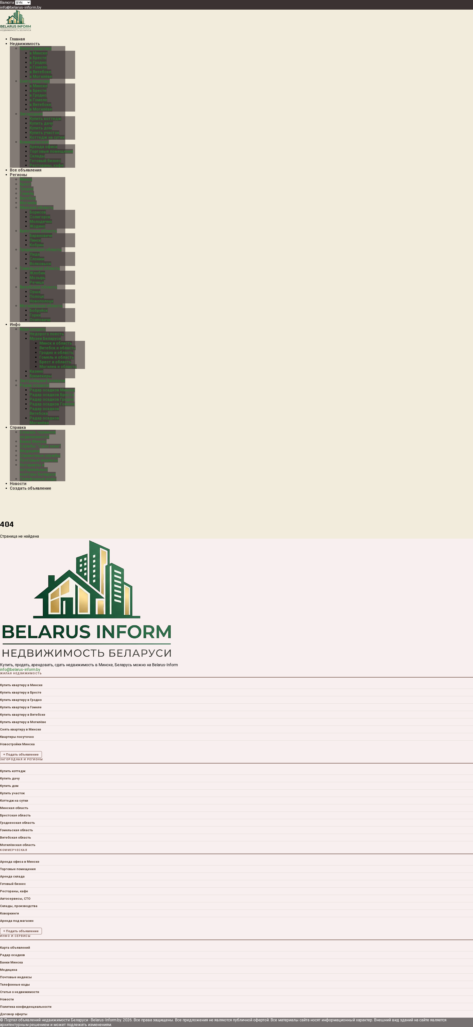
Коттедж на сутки (14, 800)
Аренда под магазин (17, 921)
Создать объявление (30, 488)
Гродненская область (17, 823)
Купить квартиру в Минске (21, 685)
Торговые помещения (18, 869)
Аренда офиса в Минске (19, 861)
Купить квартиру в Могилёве (23, 722)
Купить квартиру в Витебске (22, 714)
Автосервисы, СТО (15, 898)
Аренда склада (12, 876)
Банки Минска (11, 962)
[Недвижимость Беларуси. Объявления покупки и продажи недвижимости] (15, 30)
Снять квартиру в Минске (20, 729)
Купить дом (9, 786)
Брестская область (15, 815)
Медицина (8, 970)
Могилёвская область (17, 845)
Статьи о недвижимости (19, 992)
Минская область (14, 808)
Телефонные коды (15, 984)
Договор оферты (13, 1014)
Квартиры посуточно (17, 737)
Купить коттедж (12, 771)
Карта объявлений (15, 947)
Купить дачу (10, 778)
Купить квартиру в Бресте (20, 692)
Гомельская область (16, 830)
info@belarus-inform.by (20, 7)
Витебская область (15, 837)
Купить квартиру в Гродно (21, 700)
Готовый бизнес (13, 884)
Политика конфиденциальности (25, 1007)
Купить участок (12, 793)
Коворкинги (9, 913)
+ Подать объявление (21, 754)
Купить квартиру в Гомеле (21, 707)
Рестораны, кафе (14, 891)
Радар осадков (12, 955)
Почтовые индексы (16, 977)
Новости (7, 999)
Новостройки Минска (17, 744)
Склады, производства (18, 906)
